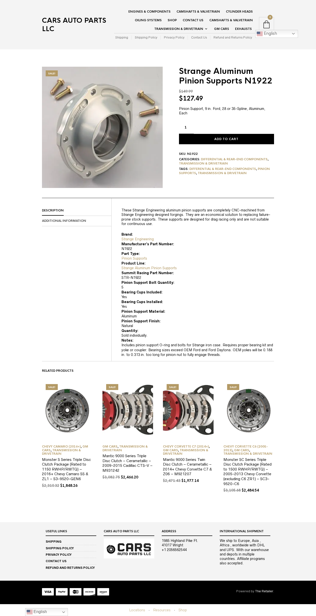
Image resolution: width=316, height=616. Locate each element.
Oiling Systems (148, 20)
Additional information (64, 221)
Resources (162, 610)
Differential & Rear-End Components (234, 159)
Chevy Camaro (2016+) (61, 447)
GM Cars (221, 29)
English (270, 33)
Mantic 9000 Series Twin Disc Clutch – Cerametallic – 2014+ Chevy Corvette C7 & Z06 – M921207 (187, 466)
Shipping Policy (146, 37)
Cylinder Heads (239, 12)
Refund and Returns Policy (233, 37)
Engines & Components (149, 12)
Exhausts (243, 29)
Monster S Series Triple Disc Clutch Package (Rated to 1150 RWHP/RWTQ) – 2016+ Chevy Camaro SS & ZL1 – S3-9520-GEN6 (66, 469)
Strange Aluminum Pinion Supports (149, 268)
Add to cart (226, 139)
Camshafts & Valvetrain (198, 12)
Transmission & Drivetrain (178, 29)
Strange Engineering (137, 239)
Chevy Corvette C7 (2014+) (186, 447)
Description (53, 210)
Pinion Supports (134, 258)
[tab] (76, 210)
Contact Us (193, 20)
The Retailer (264, 591)
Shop (172, 20)
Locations (137, 610)
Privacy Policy (174, 37)
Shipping (121, 37)
